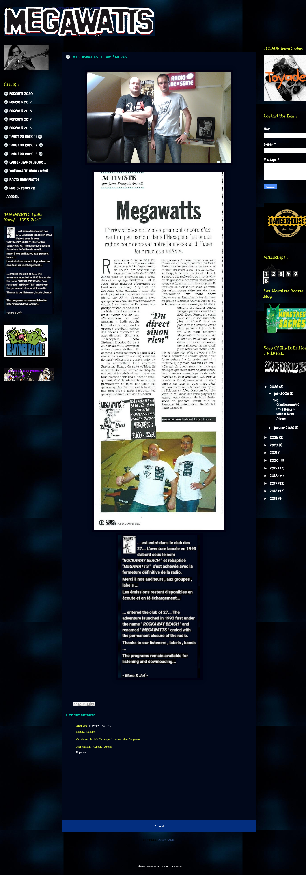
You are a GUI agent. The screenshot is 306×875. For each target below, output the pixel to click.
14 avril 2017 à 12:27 (100, 725)
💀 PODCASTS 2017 (18, 119)
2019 (274, 468)
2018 (274, 475)
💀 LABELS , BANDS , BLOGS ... (25, 162)
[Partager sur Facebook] (88, 704)
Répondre (81, 752)
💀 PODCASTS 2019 (18, 102)
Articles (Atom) (166, 839)
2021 (274, 452)
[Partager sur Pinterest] (92, 704)
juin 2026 (282, 393)
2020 (275, 460)
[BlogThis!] (80, 704)
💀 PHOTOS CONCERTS (19, 188)
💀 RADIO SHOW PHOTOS (21, 179)
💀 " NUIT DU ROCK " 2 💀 (23, 145)
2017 (274, 483)
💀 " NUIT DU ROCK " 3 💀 (23, 153)
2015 (274, 498)
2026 (274, 386)
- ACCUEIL (11, 196)
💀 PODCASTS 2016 (18, 127)
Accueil (159, 826)
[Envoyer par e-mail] (75, 704)
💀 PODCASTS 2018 (18, 110)
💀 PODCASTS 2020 (18, 93)
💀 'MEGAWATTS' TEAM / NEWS (26, 170)
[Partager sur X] (84, 704)
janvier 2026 (284, 427)
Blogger (178, 866)
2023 (274, 445)
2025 (274, 437)
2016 (274, 490)
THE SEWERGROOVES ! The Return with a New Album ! (286, 409)
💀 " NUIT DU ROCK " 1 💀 (23, 136)
